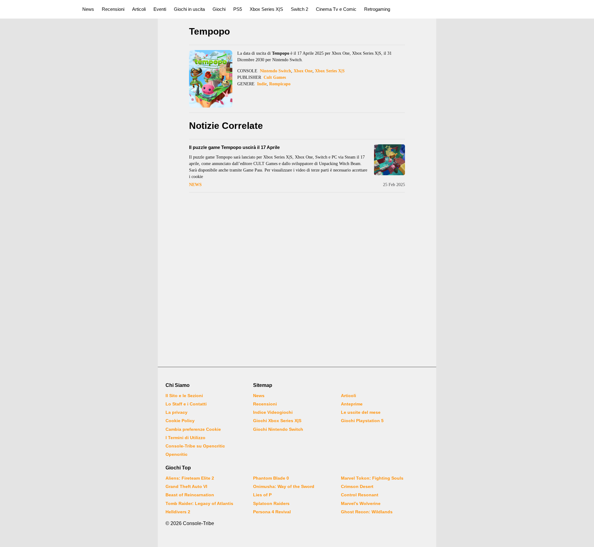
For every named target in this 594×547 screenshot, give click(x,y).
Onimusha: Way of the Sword (283, 486)
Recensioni (113, 9)
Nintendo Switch (275, 71)
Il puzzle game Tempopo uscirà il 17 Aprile (234, 147)
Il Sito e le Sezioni (184, 395)
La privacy (176, 412)
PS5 (237, 9)
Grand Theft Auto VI (186, 486)
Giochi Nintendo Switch (278, 429)
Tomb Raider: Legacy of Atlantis (199, 503)
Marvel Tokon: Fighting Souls (372, 478)
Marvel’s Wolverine (361, 503)
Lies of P (262, 494)
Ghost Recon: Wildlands (367, 511)
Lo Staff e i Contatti (186, 403)
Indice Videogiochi (273, 412)
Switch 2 (299, 9)
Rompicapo (280, 84)
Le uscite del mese (361, 412)
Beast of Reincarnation (190, 494)
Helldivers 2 (178, 511)
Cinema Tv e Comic (336, 9)
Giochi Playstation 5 (362, 420)
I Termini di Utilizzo (185, 437)
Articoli (139, 9)
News (88, 9)
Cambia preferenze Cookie (193, 429)
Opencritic (176, 454)
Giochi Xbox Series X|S (277, 420)
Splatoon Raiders (271, 503)
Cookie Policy (180, 420)
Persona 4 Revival (272, 511)
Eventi (159, 9)
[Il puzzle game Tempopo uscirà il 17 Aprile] (389, 159)
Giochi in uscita (189, 9)
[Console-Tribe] (37, 9)
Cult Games (275, 77)
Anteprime (352, 403)
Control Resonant (359, 494)
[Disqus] (297, 280)
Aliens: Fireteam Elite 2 (190, 478)
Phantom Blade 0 (271, 478)
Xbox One (303, 71)
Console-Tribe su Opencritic (195, 445)
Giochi (219, 9)
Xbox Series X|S (266, 9)
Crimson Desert (357, 486)
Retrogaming (377, 9)
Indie (262, 84)
